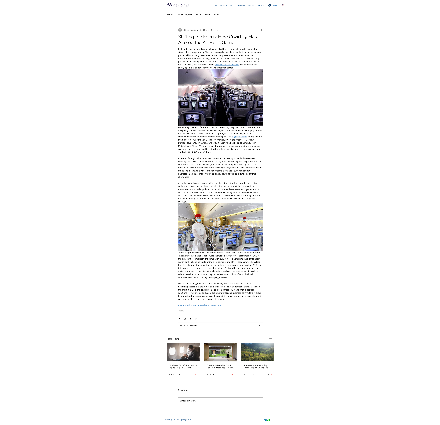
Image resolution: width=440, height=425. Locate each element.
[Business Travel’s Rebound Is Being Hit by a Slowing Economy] (183, 352)
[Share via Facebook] (179, 319)
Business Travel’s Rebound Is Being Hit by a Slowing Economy (183, 366)
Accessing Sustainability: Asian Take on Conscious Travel (256, 366)
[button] (271, 14)
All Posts (170, 14)
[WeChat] (268, 420)
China (207, 14)
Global (216, 14)
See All (271, 338)
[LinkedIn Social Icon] (265, 420)
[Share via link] (196, 319)
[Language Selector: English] (284, 5)
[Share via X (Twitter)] (185, 319)
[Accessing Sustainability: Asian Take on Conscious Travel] (257, 352)
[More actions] (261, 30)
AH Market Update (185, 14)
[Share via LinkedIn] (190, 319)
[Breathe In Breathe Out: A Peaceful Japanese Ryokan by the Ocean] (220, 352)
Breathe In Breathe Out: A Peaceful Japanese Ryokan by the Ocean (220, 366)
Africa (198, 14)
